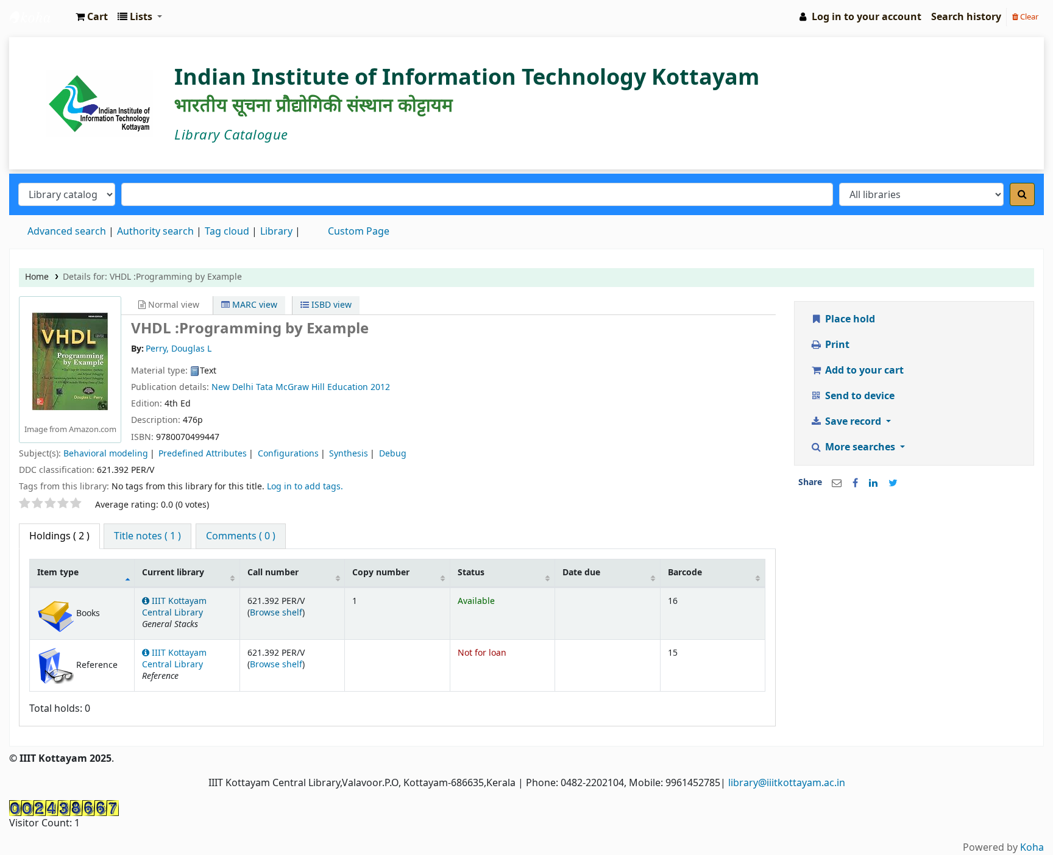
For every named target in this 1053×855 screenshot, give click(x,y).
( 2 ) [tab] (59, 536)
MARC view (253, 305)
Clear (1028, 17)
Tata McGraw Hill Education (313, 387)
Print (836, 345)
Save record (853, 421)
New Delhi (232, 387)
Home (37, 277)
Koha (1032, 847)
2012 (380, 387)
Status (471, 572)
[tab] (147, 536)
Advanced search (66, 231)
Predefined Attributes (202, 453)
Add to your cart (863, 370)
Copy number (381, 572)
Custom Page (358, 231)
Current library (173, 572)
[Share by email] (836, 483)
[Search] (1022, 194)
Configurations (288, 453)
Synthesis (348, 453)
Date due (581, 572)
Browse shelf (276, 612)
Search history (966, 17)
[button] (92, 17)
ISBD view (330, 305)
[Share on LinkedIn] (873, 483)
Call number (273, 572)
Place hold (849, 319)
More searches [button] (860, 447)
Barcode (685, 572)
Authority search (155, 231)
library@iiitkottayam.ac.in (786, 783)
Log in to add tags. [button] (305, 486)
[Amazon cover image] (70, 360)
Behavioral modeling (105, 453)
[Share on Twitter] (893, 483)
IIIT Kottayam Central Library (40, 17)
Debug (392, 453)
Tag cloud (227, 231)
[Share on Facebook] (855, 483)
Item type (58, 572)
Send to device (859, 396)
